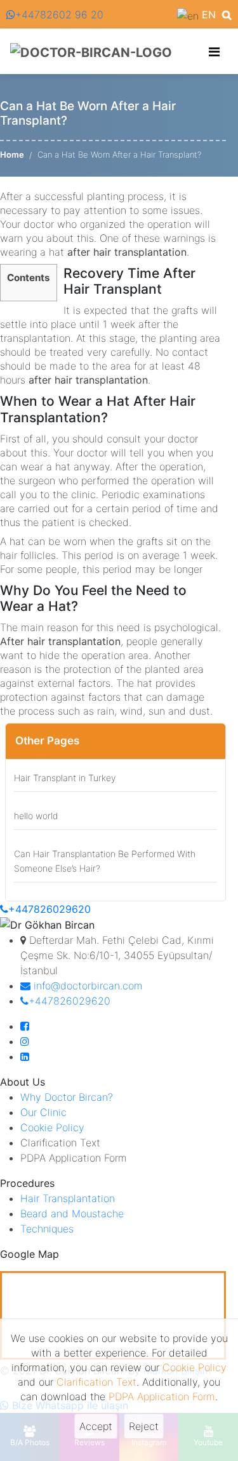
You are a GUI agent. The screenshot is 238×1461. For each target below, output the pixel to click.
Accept (95, 1426)
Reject (144, 1426)
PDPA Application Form (162, 1396)
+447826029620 (49, 909)
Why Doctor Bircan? (66, 1097)
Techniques (47, 1228)
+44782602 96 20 (59, 14)
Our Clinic (43, 1112)
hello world (36, 815)
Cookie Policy (194, 1367)
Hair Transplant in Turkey (65, 777)
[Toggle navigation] (214, 51)
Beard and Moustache (72, 1213)
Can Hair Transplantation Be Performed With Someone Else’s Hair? (104, 861)
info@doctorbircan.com (86, 985)
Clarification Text (96, 1382)
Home (12, 154)
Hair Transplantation (67, 1198)
